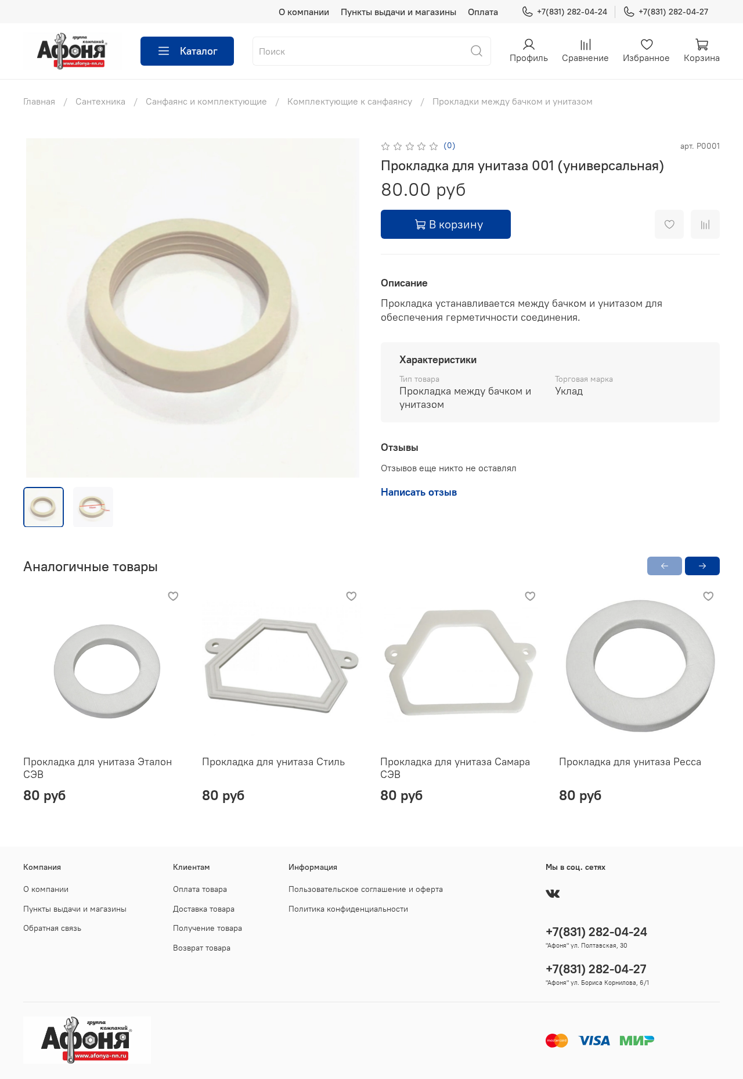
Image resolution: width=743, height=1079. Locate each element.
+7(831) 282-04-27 (673, 11)
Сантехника (100, 101)
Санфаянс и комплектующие (206, 101)
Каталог (199, 51)
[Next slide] (344, 308)
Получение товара (207, 928)
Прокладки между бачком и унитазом (512, 101)
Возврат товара (201, 947)
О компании (304, 11)
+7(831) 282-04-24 (572, 11)
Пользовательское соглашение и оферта (365, 889)
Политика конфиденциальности (348, 909)
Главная (39, 101)
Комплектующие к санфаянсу (349, 101)
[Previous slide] (42, 308)
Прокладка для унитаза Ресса (630, 761)
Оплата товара (200, 889)
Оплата (483, 11)
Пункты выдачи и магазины (398, 11)
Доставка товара (204, 909)
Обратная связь (52, 928)
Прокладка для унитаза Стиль (273, 761)
